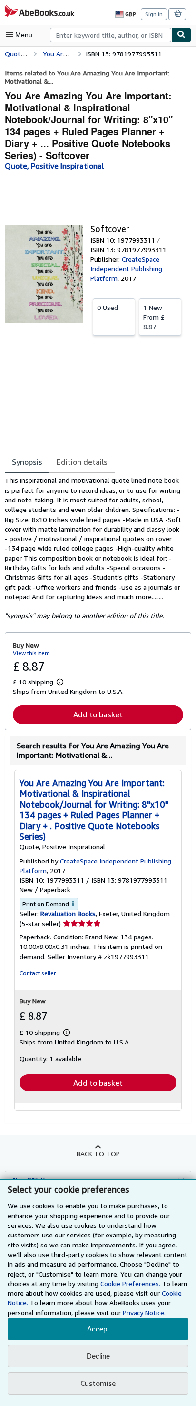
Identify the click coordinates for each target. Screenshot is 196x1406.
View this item (31, 653)
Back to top (98, 1154)
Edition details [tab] (82, 462)
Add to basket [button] (98, 714)
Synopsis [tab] (27, 462)
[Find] (181, 35)
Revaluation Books (68, 913)
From (154, 316)
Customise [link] (98, 1383)
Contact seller (38, 973)
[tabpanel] (94, 548)
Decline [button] (98, 1356)
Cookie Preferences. (130, 1283)
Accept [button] (98, 1329)
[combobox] (110, 35)
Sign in (154, 14)
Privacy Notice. (144, 1313)
